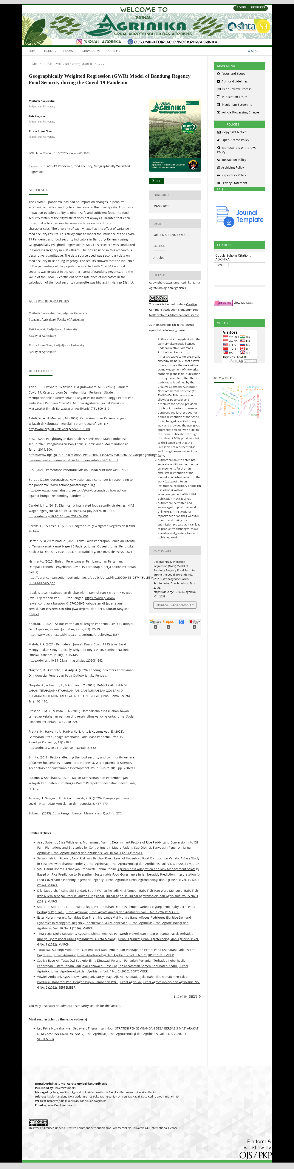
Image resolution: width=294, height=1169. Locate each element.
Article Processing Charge (240, 112)
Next (193, 996)
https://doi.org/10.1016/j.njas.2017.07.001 (58, 516)
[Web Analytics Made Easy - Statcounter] (223, 303)
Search (257, 51)
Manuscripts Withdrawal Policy (237, 150)
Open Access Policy (235, 140)
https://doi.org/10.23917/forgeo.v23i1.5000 (59, 429)
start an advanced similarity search (73, 1006)
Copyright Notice (233, 132)
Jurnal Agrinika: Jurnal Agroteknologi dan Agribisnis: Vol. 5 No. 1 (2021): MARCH (122, 912)
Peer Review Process (236, 89)
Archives (46, 64)
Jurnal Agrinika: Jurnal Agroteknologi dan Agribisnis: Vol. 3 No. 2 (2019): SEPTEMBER (114, 955)
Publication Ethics (234, 97)
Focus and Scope (233, 73)
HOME (33, 51)
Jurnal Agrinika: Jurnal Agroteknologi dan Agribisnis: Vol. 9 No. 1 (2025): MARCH (143, 864)
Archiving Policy (232, 167)
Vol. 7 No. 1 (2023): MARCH (74, 64)
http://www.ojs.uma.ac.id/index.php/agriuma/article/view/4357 (74, 635)
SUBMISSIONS (91, 51)
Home (33, 64)
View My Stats (243, 303)
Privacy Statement (234, 183)
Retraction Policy (233, 160)
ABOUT (113, 51)
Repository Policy (233, 175)
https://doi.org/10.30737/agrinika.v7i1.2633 (63, 153)
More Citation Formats (173, 604)
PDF (158, 181)
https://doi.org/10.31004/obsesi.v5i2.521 (103, 552)
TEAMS (68, 51)
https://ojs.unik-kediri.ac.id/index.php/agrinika (76, 1101)
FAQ (218, 189)
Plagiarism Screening (236, 104)
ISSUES (49, 51)
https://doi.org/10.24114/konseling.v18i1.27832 (62, 748)
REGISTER (258, 7)
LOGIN (241, 7)
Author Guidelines (234, 81)
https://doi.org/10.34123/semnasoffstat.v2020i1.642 (66, 660)
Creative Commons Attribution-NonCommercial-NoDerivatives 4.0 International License (174, 309)
